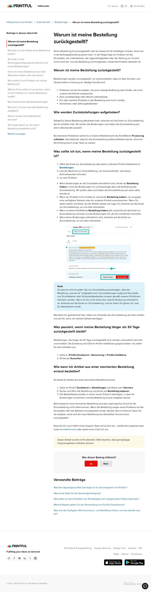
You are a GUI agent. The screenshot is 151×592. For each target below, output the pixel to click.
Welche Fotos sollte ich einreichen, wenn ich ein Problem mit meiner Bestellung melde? (29, 93)
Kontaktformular (68, 429)
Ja (91, 463)
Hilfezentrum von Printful (19, 22)
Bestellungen (61, 22)
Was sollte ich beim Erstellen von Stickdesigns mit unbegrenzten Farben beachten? (96, 498)
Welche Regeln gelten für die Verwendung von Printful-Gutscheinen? (89, 504)
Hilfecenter (43, 6)
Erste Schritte (43, 22)
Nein (105, 463)
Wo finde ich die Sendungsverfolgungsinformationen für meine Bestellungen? (28, 63)
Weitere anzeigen (17, 133)
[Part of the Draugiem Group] (134, 583)
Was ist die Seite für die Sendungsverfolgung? (77, 493)
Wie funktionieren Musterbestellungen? (28, 101)
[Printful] (19, 5)
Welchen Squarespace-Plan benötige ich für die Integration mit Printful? (90, 487)
